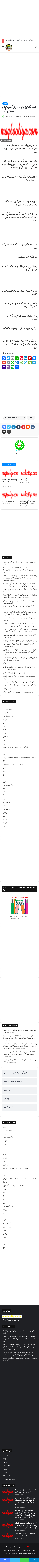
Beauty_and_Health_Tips (15, 417)
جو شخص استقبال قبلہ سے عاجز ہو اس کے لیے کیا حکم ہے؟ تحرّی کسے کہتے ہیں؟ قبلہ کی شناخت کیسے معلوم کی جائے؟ (19, 645)
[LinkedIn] (13, 427)
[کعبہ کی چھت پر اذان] (28, 473)
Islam (31, 417)
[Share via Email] (4, 432)
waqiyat (5, 713)
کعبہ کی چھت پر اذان (24, 480)
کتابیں (4, 799)
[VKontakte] (33, 427)
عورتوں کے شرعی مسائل (8, 785)
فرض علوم (5, 789)
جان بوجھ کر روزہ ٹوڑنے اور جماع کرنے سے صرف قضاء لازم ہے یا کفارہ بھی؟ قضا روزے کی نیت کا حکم (20, 590)
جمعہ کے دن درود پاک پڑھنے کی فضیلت (10, 689)
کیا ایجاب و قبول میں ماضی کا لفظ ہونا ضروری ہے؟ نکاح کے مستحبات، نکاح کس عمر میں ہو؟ (20, 641)
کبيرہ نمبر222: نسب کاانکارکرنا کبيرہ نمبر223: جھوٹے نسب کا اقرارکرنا (27, 502)
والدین (4, 834)
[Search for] (36, 48)
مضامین (4, 816)
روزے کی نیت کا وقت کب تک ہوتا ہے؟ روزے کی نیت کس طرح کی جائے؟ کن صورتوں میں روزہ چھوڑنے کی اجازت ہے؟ (20, 602)
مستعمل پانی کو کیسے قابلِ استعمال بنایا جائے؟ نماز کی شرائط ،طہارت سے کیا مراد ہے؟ (19, 682)
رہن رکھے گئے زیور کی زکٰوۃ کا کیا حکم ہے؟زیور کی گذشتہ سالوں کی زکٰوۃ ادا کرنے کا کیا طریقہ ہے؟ (19, 607)
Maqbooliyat (26, 1550)
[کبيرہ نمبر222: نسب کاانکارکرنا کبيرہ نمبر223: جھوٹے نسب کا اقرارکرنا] (28, 494)
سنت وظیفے (5, 761)
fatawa (33, 1550)
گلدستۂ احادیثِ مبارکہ (7, 806)
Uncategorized (7, 709)
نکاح (4, 827)
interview (15, 1554)
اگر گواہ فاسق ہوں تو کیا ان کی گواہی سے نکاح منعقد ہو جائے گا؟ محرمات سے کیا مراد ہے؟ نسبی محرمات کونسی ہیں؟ (19, 636)
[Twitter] (9, 427)
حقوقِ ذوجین (5, 737)
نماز (3, 830)
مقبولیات (5, 820)
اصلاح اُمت (5, 720)
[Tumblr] (18, 427)
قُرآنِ (4, 792)
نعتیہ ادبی (5, 823)
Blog (4, 1459)
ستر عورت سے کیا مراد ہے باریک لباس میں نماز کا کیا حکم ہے (14, 673)
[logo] (12, 1318)
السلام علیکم (5, 664)
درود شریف (5, 744)
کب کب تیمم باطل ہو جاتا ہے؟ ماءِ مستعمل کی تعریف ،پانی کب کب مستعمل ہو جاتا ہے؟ (19, 685)
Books (9, 1554)
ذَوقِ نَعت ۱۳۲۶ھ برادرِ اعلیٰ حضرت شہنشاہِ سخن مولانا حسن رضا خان (15, 747)
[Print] (9, 432)
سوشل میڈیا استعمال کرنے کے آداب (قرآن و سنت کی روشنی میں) (15, 765)
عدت (4, 778)
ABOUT (5, 1455)
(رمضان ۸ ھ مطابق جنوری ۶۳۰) (8, 501)
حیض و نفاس (5, 740)
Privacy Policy (7, 1476)
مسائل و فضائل (6, 813)
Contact (5, 1462)
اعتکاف (4, 723)
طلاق (4, 775)
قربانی (4, 796)
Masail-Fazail (12, 1550)
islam (9, 99)
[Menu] (3, 48)
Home (5, 99)
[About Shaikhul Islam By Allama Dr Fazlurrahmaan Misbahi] (10, 473)
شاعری (4, 768)
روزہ (4, 751)
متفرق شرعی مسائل (7, 809)
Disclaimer (6, 1465)
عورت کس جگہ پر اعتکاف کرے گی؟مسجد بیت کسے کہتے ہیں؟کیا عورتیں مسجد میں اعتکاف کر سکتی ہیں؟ (20, 563)
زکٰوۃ (4, 754)
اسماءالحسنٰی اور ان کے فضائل (8, 716)
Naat (5, 1554)
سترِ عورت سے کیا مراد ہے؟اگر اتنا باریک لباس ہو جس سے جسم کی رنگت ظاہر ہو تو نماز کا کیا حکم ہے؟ (20, 677)
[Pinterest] (23, 427)
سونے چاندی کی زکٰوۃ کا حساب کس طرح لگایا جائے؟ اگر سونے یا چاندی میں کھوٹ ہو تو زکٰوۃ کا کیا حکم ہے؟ (20, 619)
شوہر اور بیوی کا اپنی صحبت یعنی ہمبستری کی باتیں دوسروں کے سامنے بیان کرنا (18, 692)
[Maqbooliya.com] (8, 47)
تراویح (4, 730)
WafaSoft (31, 1547)
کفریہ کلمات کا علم (6, 802)
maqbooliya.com (9, 117)
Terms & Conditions (9, 1479)
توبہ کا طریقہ (5, 734)
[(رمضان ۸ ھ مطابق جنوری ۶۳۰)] (10, 494)
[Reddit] (28, 427)
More (20, 1554)
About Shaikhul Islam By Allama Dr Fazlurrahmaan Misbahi (10, 482)
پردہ (4, 727)
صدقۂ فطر (4, 771)
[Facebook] (4, 427)
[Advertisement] (19, 19)
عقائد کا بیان (5, 782)
